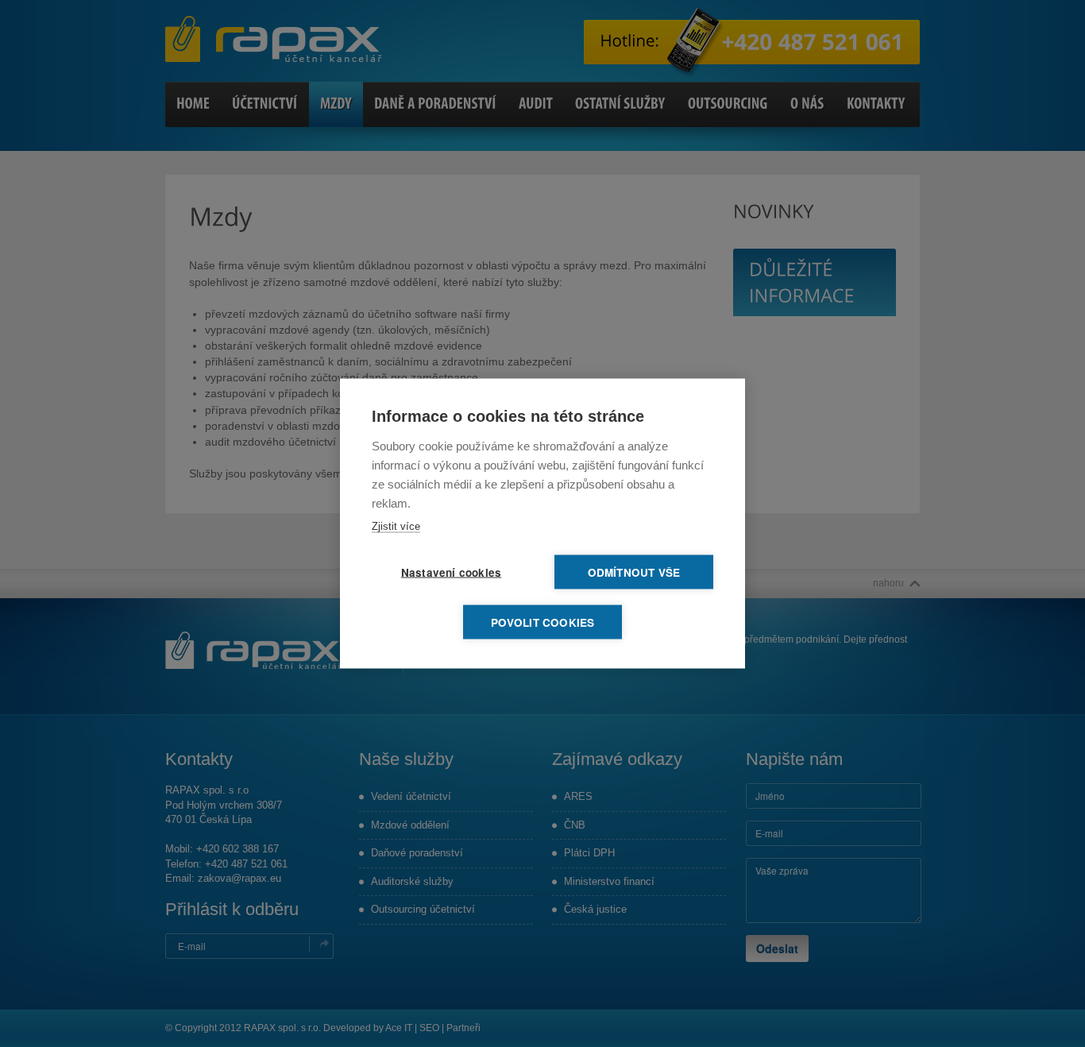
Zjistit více (396, 526)
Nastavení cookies (451, 572)
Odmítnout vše (634, 572)
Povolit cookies (543, 622)
